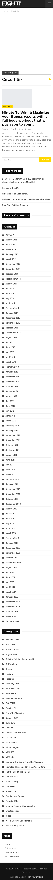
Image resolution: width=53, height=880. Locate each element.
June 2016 (10, 244)
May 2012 (10, 411)
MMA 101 (10, 752)
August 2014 (11, 284)
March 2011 (11, 474)
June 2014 (10, 293)
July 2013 (10, 342)
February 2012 (12, 426)
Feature (9, 674)
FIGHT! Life (11, 693)
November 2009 (13, 553)
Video (8, 816)
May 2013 (10, 352)
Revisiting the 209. (10, 188)
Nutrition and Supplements (18, 772)
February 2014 (12, 308)
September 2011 (13, 450)
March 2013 (11, 362)
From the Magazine (15, 713)
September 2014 (13, 279)
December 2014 (13, 264)
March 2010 (11, 533)
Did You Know (12, 664)
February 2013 (12, 367)
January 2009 (12, 597)
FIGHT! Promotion (14, 698)
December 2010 (13, 489)
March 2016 (11, 249)
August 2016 (11, 240)
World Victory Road (15, 825)
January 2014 (12, 313)
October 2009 (12, 558)
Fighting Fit (11, 708)
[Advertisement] (26, 40)
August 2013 (11, 337)
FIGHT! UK (10, 703)
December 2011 (13, 435)
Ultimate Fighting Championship (20, 806)
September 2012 (13, 391)
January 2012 (12, 430)
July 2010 (10, 514)
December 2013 (13, 318)
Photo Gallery (12, 781)
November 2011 (13, 440)
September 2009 (13, 562)
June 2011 (10, 460)
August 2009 (11, 567)
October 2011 (12, 445)
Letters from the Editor (16, 733)
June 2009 (10, 577)
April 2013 (10, 357)
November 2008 (13, 607)
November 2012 (13, 382)
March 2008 (11, 616)
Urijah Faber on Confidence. (15, 194)
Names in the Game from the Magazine (24, 762)
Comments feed (12, 852)
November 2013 (13, 323)
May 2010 (10, 523)
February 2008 (12, 621)
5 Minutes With (12, 640)
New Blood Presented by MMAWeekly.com (25, 767)
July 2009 (10, 572)
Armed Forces (12, 649)
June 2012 (10, 406)
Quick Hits (10, 786)
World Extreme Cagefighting (19, 821)
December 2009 (13, 548)
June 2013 (10, 347)
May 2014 (10, 298)
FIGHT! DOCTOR (13, 688)
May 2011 (10, 465)
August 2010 (11, 509)
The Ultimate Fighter (15, 796)
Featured (7, 107)
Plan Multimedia (35, 877)
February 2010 (12, 538)
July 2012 (10, 401)
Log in (7, 844)
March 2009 (11, 592)
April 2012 (10, 416)
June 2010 (10, 518)
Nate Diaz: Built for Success (15, 205)
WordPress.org (12, 856)
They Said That (12, 801)
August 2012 (11, 396)
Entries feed (10, 848)
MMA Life (10, 757)
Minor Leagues (13, 747)
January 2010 (12, 543)
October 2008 (12, 611)
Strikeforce (11, 791)
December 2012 (13, 377)
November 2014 (13, 269)
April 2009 (10, 587)
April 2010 (10, 528)
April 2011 (10, 470)
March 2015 (11, 259)
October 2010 (12, 499)
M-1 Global (11, 737)
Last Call (9, 728)
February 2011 (12, 479)
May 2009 (10, 582)
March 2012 (11, 421)
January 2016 (12, 254)
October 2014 (12, 274)
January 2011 (12, 484)
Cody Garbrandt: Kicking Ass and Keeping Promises (26, 199)
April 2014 (10, 303)
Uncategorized (13, 811)
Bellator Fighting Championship (20, 659)
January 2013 (12, 372)
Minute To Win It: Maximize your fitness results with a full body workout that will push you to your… (25, 118)
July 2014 (10, 288)
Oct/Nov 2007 (12, 777)
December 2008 (13, 602)
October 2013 (12, 328)
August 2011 (11, 455)
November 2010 (13, 494)
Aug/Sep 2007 (12, 654)
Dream (9, 669)
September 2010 (13, 504)
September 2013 (13, 333)
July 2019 (10, 235)
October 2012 (12, 386)
